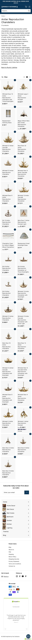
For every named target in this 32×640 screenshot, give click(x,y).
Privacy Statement (14, 561)
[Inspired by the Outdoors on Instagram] (17, 576)
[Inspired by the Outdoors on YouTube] (23, 576)
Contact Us (12, 566)
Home (2, 16)
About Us (11, 549)
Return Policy (12, 556)
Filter (6, 77)
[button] (22, 429)
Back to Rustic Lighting (9, 67)
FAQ (10, 552)
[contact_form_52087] (28, 636)
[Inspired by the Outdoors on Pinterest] (26, 576)
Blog (10, 547)
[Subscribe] (26, 492)
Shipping (11, 554)
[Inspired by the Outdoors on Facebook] (20, 576)
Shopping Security (14, 559)
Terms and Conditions (15, 563)
